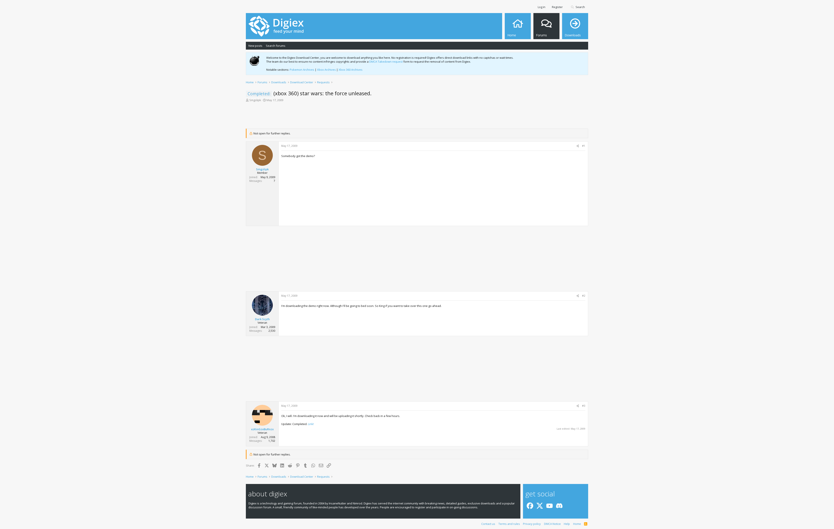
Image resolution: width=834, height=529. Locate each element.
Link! (311, 424)
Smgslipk (255, 100)
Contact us (488, 524)
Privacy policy (532, 524)
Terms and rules (509, 524)
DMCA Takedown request (386, 62)
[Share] (578, 146)
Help (567, 524)
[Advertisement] (417, 116)
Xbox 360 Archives (350, 70)
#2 (583, 296)
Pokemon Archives (302, 70)
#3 (583, 406)
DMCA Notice (552, 524)
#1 (583, 146)
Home (577, 524)
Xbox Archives (326, 70)
